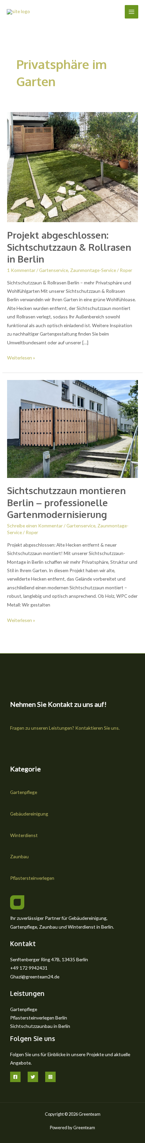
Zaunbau (19, 856)
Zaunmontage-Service (93, 270)
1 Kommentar (21, 270)
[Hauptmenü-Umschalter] (132, 12)
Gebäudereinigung (29, 814)
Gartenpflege (23, 792)
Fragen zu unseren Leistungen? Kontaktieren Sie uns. (65, 728)
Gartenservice (53, 270)
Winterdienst (24, 835)
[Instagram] (50, 1077)
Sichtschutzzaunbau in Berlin (40, 1026)
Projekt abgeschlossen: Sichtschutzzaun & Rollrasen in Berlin (69, 247)
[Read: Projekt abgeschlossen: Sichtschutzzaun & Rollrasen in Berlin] (72, 166)
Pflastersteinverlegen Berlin (38, 1017)
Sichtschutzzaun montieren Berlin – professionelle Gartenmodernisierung (66, 502)
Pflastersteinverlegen (32, 878)
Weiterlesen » (21, 356)
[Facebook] (15, 1077)
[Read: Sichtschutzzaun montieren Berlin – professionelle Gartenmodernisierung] (72, 428)
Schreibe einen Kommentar (35, 525)
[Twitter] (33, 1077)
